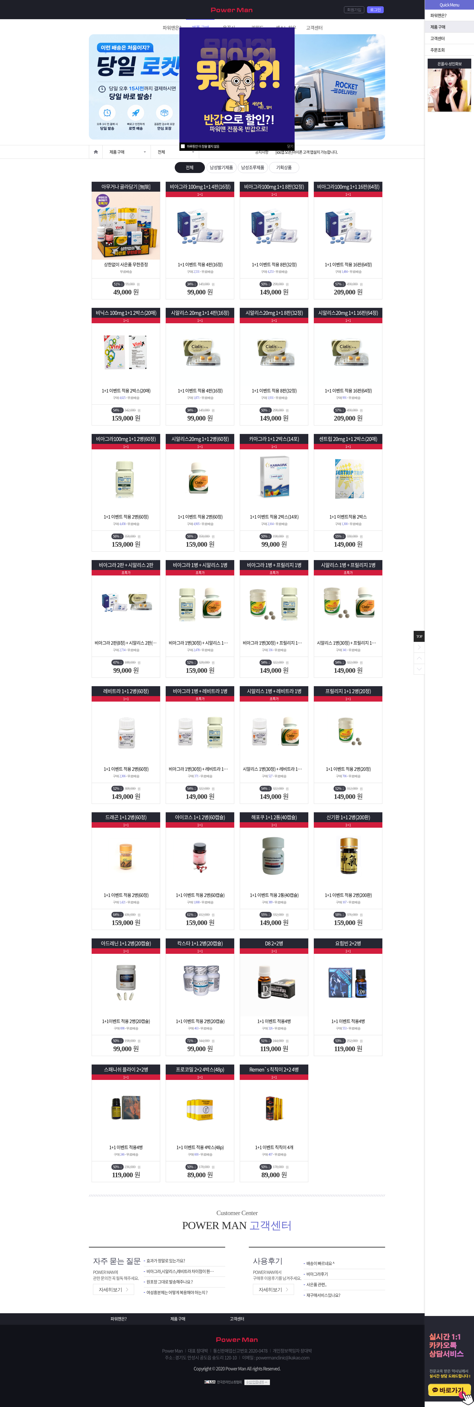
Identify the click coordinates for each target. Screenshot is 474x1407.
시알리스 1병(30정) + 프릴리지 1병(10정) (348, 642)
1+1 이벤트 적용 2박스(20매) (126, 390)
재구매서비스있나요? (323, 1295)
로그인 (375, 10)
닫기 (290, 146)
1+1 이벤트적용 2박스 (348, 516)
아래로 (419, 669)
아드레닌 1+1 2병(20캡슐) (126, 943)
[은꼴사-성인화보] (449, 90)
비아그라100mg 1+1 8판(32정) (274, 186)
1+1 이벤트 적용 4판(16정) (200, 264)
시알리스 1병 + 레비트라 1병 (274, 691)
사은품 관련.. (316, 1284)
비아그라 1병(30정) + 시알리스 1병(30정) (200, 642)
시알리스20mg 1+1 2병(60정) (200, 438)
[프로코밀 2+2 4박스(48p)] (200, 1108)
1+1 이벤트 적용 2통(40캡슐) (274, 895)
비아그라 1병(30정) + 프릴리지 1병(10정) (274, 642)
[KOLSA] (210, 1382)
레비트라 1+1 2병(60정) (126, 691)
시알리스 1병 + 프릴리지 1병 (348, 565)
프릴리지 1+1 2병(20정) (348, 691)
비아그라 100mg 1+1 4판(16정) (200, 186)
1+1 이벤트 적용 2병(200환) (348, 895)
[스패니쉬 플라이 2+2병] (126, 1108)
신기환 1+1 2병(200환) (348, 817)
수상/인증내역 (255, 1382)
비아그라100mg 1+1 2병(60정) (126, 438)
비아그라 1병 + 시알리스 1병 (200, 565)
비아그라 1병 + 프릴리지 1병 (274, 565)
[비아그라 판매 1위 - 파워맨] (232, 9)
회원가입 (354, 10)
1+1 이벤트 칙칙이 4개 (274, 1147)
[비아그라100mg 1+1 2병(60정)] (126, 478)
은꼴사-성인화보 (450, 63)
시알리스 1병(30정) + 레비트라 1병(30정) (274, 768)
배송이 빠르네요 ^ (320, 1263)
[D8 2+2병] (274, 982)
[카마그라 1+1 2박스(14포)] (274, 478)
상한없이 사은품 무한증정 (126, 264)
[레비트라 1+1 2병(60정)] (126, 730)
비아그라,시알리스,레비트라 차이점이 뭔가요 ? (181, 1271)
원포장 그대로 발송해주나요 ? (169, 1282)
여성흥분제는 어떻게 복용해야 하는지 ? (176, 1292)
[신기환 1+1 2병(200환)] (348, 856)
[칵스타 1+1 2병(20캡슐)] (200, 982)
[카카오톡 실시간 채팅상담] (449, 1361)
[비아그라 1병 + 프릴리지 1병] (274, 604)
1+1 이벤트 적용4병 (274, 1021)
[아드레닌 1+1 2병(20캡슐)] (126, 982)
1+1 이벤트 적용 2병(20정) (348, 768)
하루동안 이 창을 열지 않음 (203, 146)
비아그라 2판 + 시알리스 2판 (126, 565)
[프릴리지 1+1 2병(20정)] (348, 730)
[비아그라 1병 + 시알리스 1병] (200, 604)
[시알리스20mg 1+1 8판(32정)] (274, 352)
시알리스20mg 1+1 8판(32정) (274, 312)
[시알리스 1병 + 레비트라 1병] (274, 730)
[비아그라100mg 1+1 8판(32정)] (274, 226)
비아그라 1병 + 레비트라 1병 (200, 691)
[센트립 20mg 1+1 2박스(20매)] (348, 478)
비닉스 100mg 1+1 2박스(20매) (126, 312)
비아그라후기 (317, 1274)
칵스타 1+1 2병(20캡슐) (200, 943)
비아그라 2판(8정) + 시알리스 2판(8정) (126, 642)
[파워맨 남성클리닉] (237, 1340)
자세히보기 (110, 1289)
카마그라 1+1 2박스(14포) (274, 438)
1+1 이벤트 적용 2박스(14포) (274, 516)
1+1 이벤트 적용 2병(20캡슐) (200, 1021)
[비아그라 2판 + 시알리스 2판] (126, 604)
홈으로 (96, 151)
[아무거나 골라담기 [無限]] (126, 226)
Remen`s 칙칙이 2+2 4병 (274, 1069)
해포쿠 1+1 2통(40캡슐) (274, 817)
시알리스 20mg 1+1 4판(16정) (200, 312)
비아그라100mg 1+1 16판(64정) (348, 186)
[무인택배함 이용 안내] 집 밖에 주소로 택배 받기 (309, 152)
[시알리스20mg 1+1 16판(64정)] (348, 352)
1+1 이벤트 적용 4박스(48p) (200, 1147)
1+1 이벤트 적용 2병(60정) (126, 516)
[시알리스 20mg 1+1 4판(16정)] (200, 352)
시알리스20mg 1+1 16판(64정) (348, 312)
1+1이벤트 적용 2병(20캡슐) (126, 1021)
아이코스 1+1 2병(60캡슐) (200, 817)
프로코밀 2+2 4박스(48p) (200, 1069)
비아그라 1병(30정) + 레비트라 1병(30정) (200, 768)
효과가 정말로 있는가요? (165, 1261)
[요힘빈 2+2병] (348, 982)
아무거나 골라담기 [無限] (125, 186)
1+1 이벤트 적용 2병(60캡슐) (200, 895)
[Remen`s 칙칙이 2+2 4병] (274, 1108)
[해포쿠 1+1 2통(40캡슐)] (274, 856)
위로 (419, 658)
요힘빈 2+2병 (348, 943)
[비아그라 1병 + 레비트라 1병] (200, 730)
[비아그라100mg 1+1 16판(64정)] (348, 226)
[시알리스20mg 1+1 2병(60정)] (200, 478)
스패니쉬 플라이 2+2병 (126, 1069)
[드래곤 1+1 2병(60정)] (126, 856)
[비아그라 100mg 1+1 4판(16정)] (200, 226)
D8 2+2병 (274, 943)
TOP (419, 636)
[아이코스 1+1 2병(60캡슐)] (200, 856)
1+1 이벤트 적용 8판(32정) (274, 264)
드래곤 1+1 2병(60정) (125, 817)
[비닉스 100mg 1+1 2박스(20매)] (126, 352)
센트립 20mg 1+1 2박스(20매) (348, 438)
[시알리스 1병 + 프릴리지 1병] (348, 604)
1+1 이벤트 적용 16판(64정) (348, 264)
